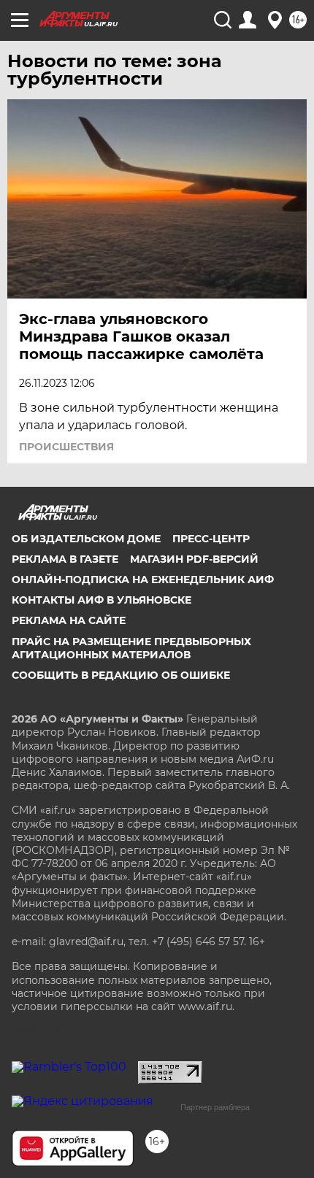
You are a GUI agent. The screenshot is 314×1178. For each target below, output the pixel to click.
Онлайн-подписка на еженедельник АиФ (143, 579)
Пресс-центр (211, 538)
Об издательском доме (86, 538)
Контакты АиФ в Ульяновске (101, 600)
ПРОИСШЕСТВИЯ (66, 447)
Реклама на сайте (69, 620)
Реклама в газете (65, 559)
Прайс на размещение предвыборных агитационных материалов (131, 648)
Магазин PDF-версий (194, 559)
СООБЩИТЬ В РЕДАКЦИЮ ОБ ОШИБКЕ (121, 675)
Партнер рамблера (215, 1107)
